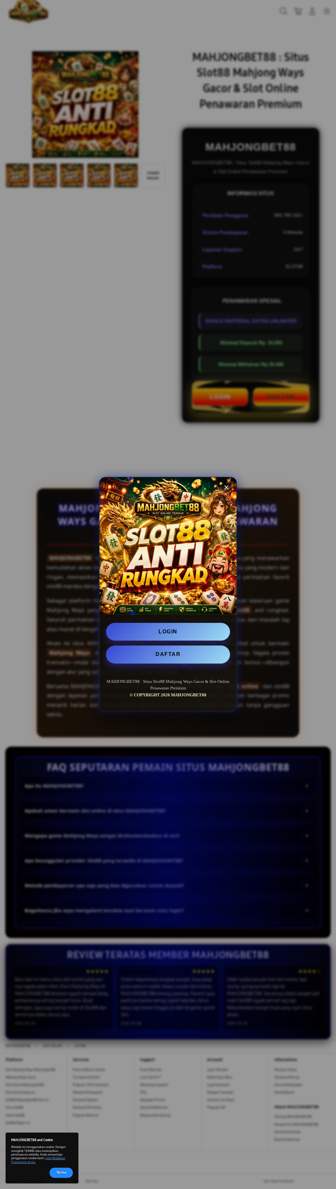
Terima (61, 1173)
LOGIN (168, 631)
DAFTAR (168, 654)
